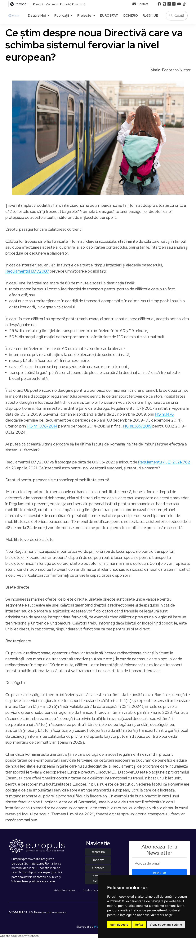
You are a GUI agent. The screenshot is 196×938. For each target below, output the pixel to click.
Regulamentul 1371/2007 (27, 271)
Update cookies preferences (19, 936)
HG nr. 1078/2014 (42, 426)
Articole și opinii (64, 890)
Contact (142, 4)
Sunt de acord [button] (119, 924)
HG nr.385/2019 (137, 426)
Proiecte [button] (84, 15)
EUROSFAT (109, 15)
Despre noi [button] (37, 15)
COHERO (130, 15)
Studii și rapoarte (94, 890)
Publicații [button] (61, 15)
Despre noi (98, 852)
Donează (98, 860)
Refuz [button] (139, 924)
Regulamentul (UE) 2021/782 (164, 462)
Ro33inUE (150, 15)
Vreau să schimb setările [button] (166, 924)
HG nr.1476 (164, 414)
